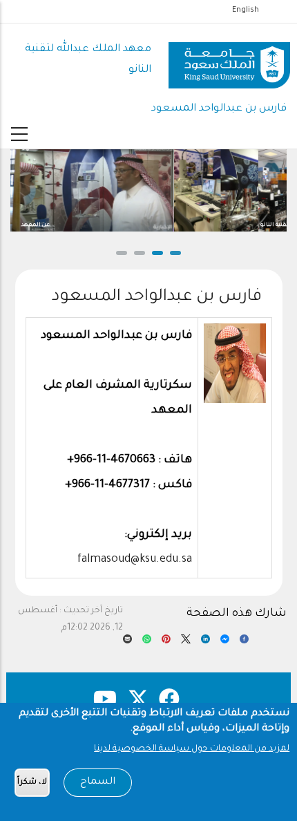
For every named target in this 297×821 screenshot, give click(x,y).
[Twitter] (185, 643)
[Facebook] (244, 643)
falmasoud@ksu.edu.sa (134, 560)
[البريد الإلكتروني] (127, 643)
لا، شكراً (32, 782)
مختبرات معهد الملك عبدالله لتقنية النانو (230, 225)
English (245, 10)
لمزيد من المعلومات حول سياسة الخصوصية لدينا (191, 749)
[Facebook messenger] (224, 643)
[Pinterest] (166, 643)
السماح (97, 782)
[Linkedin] (205, 643)
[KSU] (229, 60)
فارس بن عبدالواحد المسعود (219, 109)
